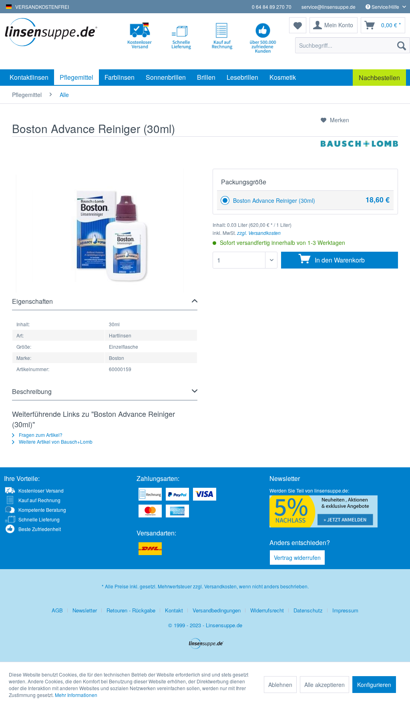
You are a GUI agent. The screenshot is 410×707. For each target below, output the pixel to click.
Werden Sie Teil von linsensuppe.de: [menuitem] (309, 490)
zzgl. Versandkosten (259, 232)
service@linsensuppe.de (328, 6)
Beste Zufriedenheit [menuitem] (39, 528)
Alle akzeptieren (324, 685)
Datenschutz (308, 610)
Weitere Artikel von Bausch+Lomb (55, 441)
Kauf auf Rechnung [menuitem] (39, 500)
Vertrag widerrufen (297, 557)
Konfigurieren (374, 685)
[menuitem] (352, 45)
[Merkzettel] (297, 25)
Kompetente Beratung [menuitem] (42, 509)
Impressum (345, 610)
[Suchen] (401, 45)
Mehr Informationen (76, 694)
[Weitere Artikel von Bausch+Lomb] (359, 155)
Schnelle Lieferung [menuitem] (39, 519)
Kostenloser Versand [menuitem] (41, 490)
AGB (57, 610)
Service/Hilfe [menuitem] (385, 6)
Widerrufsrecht (267, 610)
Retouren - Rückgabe (131, 610)
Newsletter (84, 610)
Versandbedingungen (217, 610)
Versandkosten (220, 586)
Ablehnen (280, 685)
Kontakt (174, 610)
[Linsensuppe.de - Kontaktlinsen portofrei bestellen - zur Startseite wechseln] (53, 41)
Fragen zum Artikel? (40, 434)
